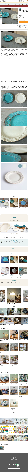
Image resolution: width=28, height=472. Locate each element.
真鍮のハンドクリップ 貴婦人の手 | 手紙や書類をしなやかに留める (14, 364)
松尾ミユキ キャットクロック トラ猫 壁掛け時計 (4, 339)
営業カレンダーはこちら (14, 459)
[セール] (23, 1)
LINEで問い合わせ (21, 26)
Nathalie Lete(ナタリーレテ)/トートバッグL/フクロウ (14, 395)
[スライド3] (14, 306)
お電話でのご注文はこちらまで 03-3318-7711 (14, 460)
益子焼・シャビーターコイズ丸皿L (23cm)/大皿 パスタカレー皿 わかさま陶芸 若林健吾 (14, 207)
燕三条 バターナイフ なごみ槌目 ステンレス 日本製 (4, 352)
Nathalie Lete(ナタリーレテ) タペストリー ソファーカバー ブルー (4, 395)
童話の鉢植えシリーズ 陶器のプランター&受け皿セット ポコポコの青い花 (4, 364)
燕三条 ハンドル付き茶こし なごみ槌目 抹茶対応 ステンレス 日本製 (14, 339)
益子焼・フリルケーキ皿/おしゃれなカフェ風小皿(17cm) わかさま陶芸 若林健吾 (5, 207)
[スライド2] (13, 306)
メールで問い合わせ (25, 25)
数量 (19, 19)
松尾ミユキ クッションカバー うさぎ (22, 395)
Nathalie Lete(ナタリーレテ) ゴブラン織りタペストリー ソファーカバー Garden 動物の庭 (23, 383)
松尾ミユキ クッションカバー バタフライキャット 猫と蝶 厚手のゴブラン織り (14, 408)
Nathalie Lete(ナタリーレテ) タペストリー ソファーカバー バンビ (4, 383)
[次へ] (27, 297)
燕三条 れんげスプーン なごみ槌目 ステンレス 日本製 (23, 339)
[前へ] (1, 297)
